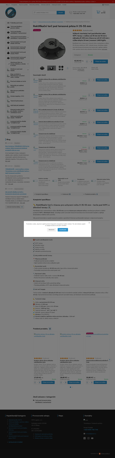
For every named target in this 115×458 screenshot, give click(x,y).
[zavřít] (89, 222)
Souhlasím (62, 230)
